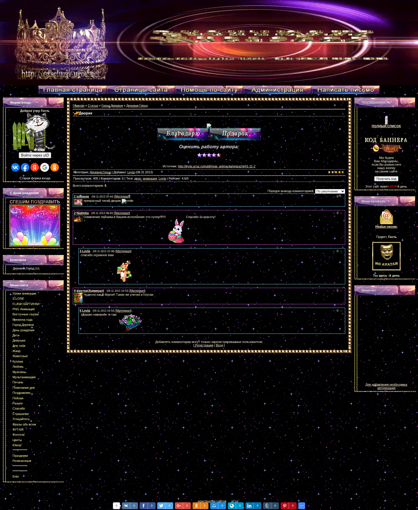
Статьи (93, 105)
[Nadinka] (83, 217)
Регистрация (204, 345)
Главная (78, 105)
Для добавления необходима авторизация (386, 386)
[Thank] (183, 134)
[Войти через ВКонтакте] (15, 167)
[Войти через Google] (44, 167)
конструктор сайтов (212, 501)
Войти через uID (35, 155)
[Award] (235, 134)
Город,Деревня (112, 105)
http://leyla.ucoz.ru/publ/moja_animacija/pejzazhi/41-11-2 (216, 166)
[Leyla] (80, 255)
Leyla (131, 172)
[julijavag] (83, 200)
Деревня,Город (23, 268)
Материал (122, 196)
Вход (219, 345)
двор (137, 178)
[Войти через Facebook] (25, 167)
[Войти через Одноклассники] (54, 167)
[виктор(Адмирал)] (83, 294)
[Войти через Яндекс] (34, 167)
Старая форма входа (35, 178)
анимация (150, 178)
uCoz (235, 501)
